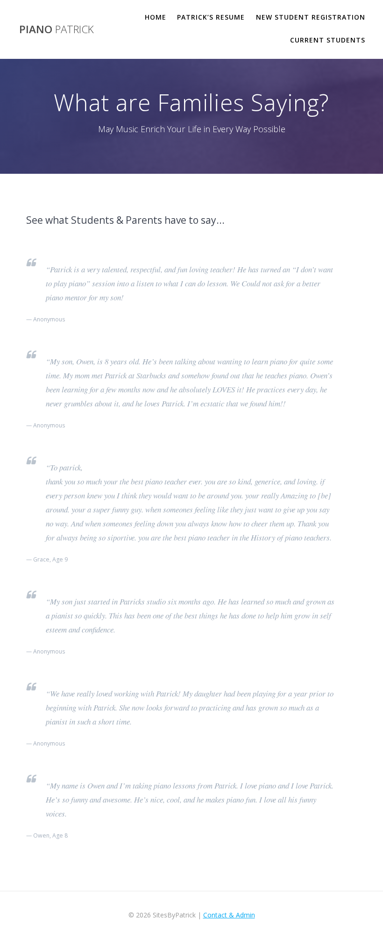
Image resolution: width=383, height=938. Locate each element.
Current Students (327, 40)
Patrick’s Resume (211, 17)
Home (155, 17)
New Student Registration (310, 17)
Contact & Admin (229, 914)
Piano (56, 29)
